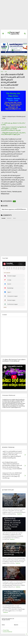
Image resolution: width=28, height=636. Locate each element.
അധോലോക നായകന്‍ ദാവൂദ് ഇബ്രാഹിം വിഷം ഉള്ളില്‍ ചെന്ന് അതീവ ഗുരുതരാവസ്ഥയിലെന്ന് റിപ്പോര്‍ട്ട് (13, 128)
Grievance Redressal (7, 631)
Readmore (19, 514)
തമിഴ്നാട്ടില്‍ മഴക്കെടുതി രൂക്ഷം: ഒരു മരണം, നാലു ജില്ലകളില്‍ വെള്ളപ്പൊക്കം (13, 133)
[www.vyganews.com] (13, 34)
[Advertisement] (13, 16)
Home (2, 71)
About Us (16, 624)
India (6, 71)
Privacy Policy (6, 630)
